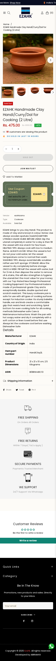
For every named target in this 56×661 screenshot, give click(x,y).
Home (6, 24)
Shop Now (11, 2)
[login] (41, 13)
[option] (28, 59)
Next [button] (50, 60)
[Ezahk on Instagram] (32, 621)
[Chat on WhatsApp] (52, 647)
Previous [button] (5, 60)
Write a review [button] (28, 540)
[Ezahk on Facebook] (23, 621)
